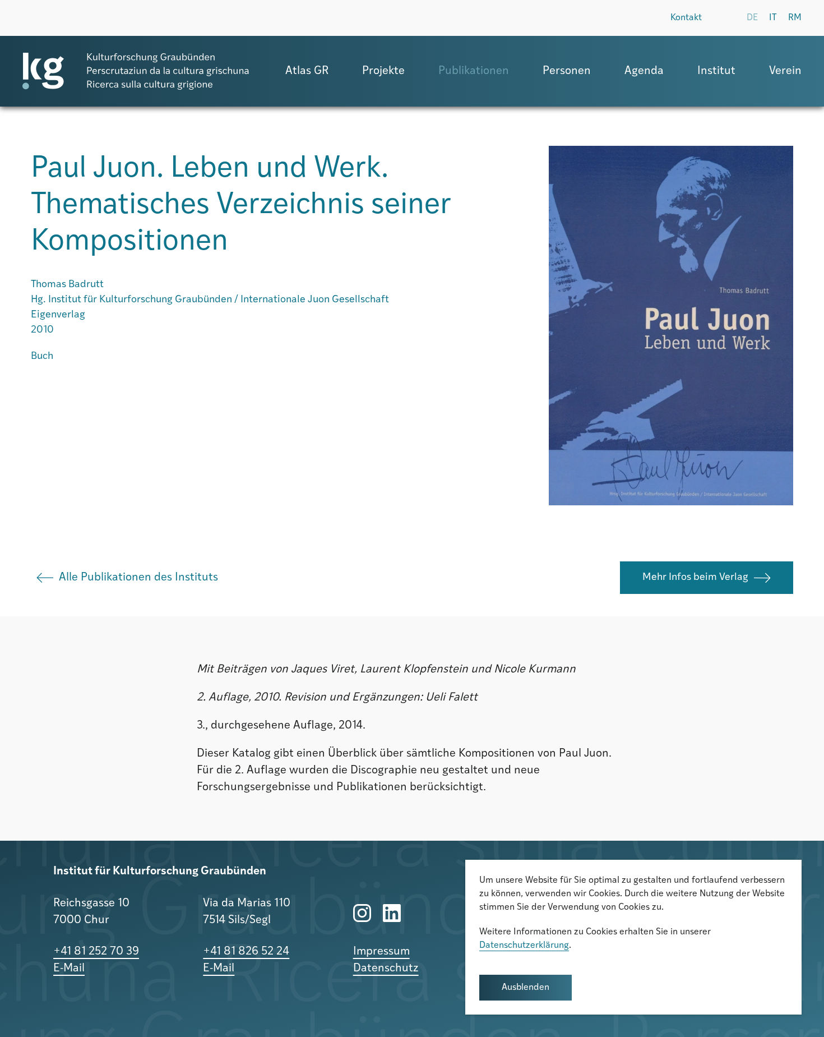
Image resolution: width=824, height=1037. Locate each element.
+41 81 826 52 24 (246, 951)
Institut (716, 71)
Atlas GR (306, 71)
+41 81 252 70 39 (96, 951)
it (773, 17)
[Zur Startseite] (135, 71)
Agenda (644, 71)
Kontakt (686, 17)
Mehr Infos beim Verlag (695, 578)
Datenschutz (386, 968)
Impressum (381, 951)
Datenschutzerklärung (524, 945)
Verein (785, 71)
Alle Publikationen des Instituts (138, 577)
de (752, 17)
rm (795, 17)
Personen (567, 71)
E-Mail (69, 968)
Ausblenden (525, 987)
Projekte (383, 71)
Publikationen (473, 71)
